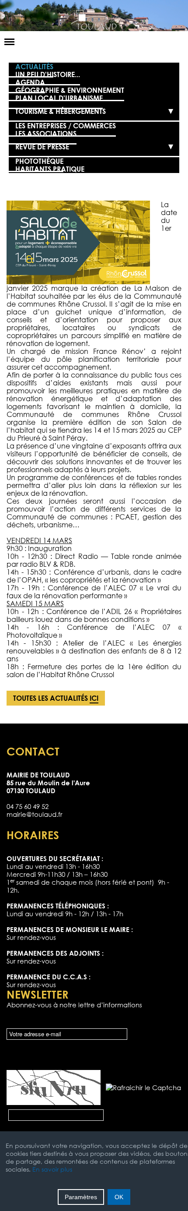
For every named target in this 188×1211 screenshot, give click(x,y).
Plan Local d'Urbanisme (59, 98)
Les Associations (46, 133)
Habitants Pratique (49, 169)
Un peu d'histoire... (47, 74)
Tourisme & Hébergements (60, 111)
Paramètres (81, 1196)
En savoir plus (52, 1169)
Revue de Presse (42, 146)
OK (119, 1196)
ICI (94, 698)
